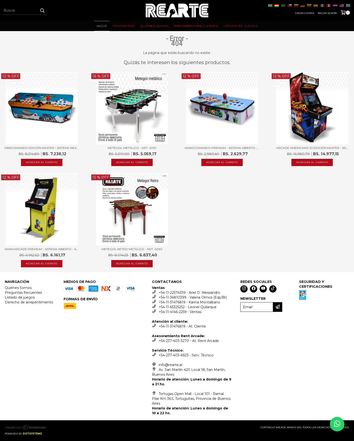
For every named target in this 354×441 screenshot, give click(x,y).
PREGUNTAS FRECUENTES (196, 26)
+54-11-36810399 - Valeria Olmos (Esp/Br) (193, 297)
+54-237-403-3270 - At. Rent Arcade (189, 341)
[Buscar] (42, 10)
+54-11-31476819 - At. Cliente (182, 326)
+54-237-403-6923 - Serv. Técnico (186, 355)
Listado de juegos (20, 297)
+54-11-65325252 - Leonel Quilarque (187, 307)
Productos (124, 26)
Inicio (102, 26)
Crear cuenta (304, 13)
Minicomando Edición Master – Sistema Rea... (42, 148)
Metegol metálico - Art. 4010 (132, 148)
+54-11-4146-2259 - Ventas (180, 312)
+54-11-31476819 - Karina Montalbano (189, 302)
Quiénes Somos (18, 288)
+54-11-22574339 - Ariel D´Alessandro (189, 292)
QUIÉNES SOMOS (154, 26)
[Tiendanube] (26, 428)
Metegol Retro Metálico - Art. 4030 (132, 249)
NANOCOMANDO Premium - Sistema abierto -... (222, 148)
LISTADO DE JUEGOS (240, 26)
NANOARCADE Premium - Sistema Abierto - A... (42, 249)
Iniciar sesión (327, 13)
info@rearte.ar (171, 365)
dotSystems (32, 433)
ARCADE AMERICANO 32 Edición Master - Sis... (312, 148)
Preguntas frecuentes (23, 292)
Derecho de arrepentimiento (29, 302)
